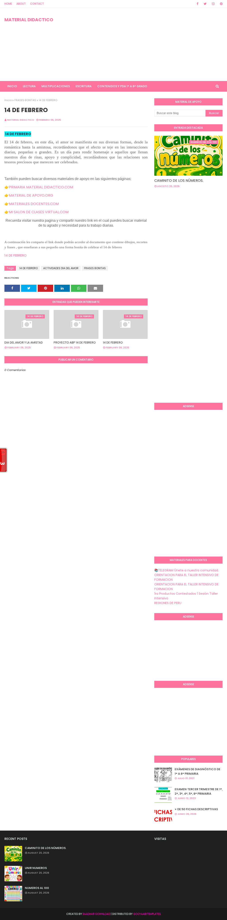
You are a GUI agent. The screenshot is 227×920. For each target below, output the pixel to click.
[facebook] (197, 4)
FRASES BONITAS (25, 100)
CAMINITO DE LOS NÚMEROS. (178, 180)
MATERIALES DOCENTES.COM (34, 203)
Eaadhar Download (96, 914)
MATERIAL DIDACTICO (28, 20)
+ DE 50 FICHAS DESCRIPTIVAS (196, 809)
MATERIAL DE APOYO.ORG (31, 195)
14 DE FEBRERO (15, 255)
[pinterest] (220, 4)
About (21, 4)
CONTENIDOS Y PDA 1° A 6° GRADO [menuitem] (122, 86)
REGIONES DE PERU (167, 603)
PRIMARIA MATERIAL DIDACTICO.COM (41, 187)
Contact (37, 4)
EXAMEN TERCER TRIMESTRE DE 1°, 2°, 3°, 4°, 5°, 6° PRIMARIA (199, 791)
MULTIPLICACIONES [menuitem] (55, 86)
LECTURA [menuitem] (29, 86)
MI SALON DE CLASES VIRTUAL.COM (38, 212)
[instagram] (213, 4)
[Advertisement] (146, 44)
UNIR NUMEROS (36, 868)
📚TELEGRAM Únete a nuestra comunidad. (186, 570)
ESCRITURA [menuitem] (84, 86)
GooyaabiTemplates (147, 914)
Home (8, 4)
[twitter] (205, 4)
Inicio (8, 100)
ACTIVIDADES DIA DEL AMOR (60, 268)
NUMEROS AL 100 (37, 888)
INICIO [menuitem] (12, 86)
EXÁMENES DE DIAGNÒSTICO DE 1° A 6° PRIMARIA (197, 771)
